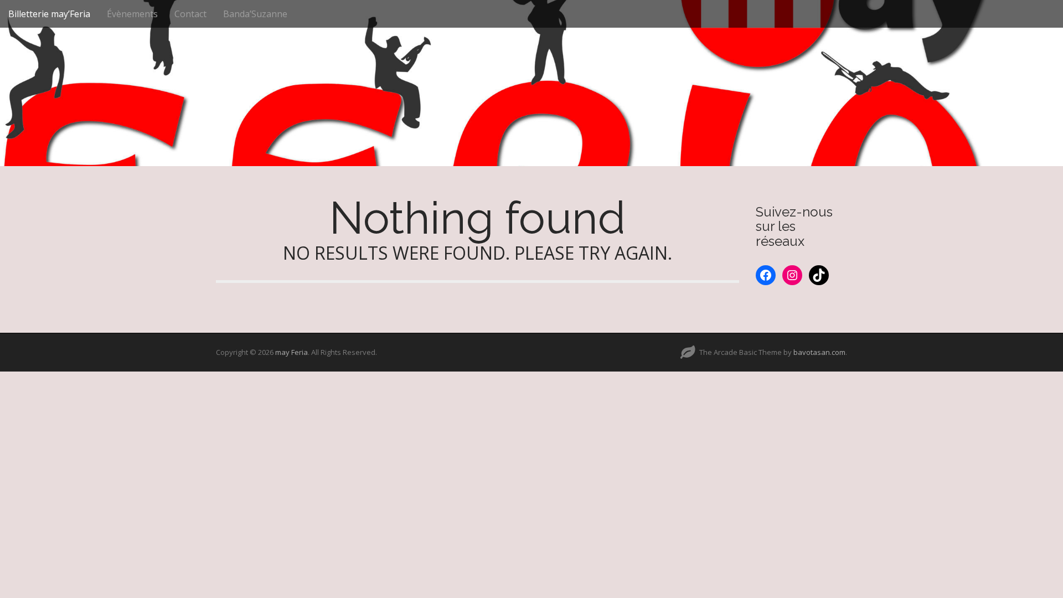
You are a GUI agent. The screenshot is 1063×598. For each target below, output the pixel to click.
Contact (190, 14)
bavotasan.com (819, 352)
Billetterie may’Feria (49, 14)
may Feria (291, 352)
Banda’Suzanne (255, 14)
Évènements (132, 14)
